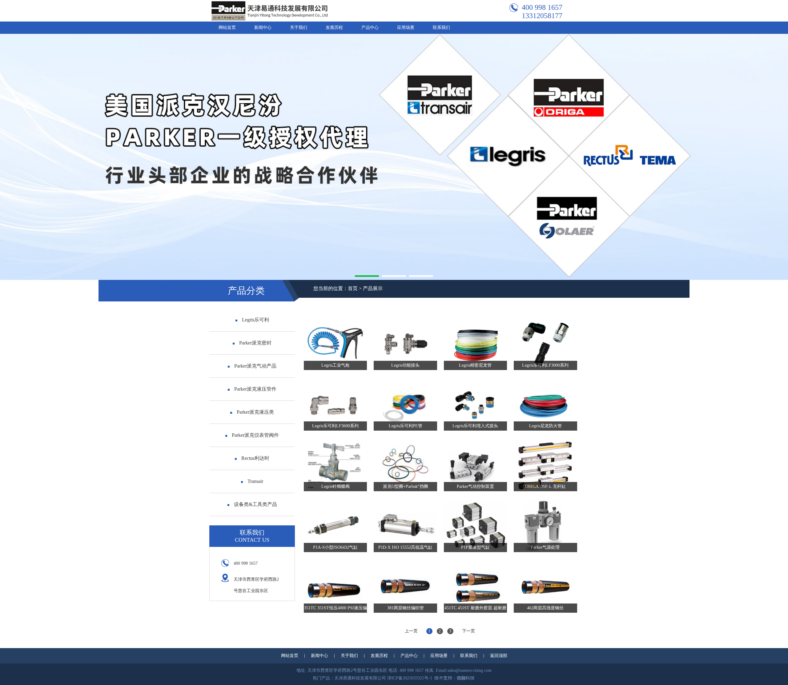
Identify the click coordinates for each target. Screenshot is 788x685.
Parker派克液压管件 (255, 389)
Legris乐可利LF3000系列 (545, 365)
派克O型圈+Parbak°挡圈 (405, 486)
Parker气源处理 (545, 547)
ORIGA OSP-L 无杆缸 (545, 486)
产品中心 (370, 27)
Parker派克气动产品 (255, 365)
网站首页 (227, 27)
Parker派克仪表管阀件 (255, 435)
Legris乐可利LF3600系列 (335, 426)
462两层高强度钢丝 (545, 608)
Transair (255, 481)
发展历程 (334, 27)
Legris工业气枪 (335, 365)
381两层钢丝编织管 (405, 608)
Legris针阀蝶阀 (335, 486)
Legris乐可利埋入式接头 (475, 426)
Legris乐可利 (255, 319)
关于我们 (298, 27)
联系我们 (441, 27)
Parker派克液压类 (255, 412)
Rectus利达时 (255, 458)
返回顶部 (498, 655)
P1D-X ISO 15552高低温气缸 (405, 547)
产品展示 (373, 288)
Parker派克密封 (255, 342)
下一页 (468, 631)
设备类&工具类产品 (255, 504)
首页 (353, 288)
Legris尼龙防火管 (545, 426)
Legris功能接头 (405, 365)
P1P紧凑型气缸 (475, 547)
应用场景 (405, 27)
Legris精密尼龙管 (475, 365)
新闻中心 (262, 27)
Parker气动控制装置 (475, 486)
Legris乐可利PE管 (405, 426)
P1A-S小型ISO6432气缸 (335, 547)
